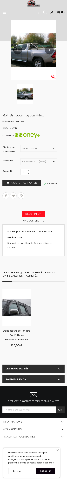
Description (33, 214)
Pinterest (21, 196)
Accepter (45, 471)
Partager (6, 196)
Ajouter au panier (22, 182)
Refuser (17, 471)
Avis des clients (33, 220)
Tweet (13, 196)
